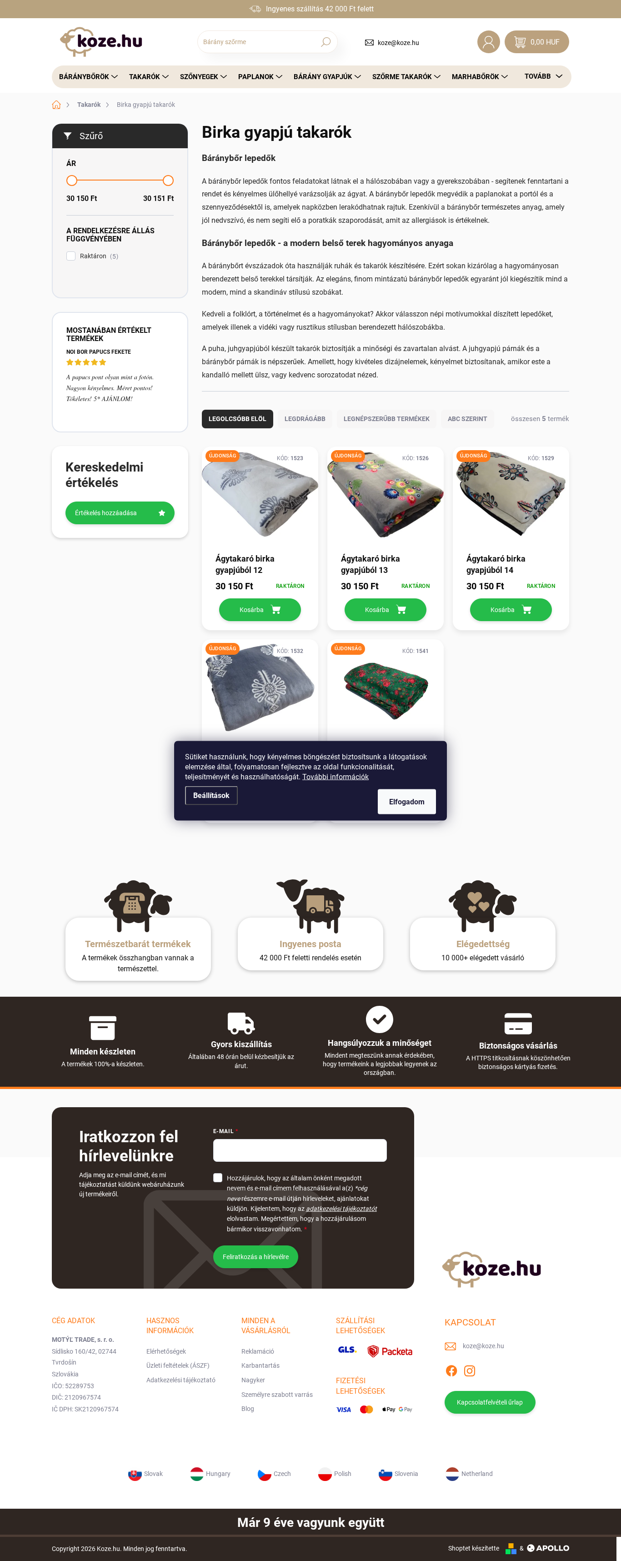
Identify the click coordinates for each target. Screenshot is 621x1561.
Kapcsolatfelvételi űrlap (490, 1402)
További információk (335, 776)
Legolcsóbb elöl (237, 418)
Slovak (153, 1473)
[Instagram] (469, 1369)
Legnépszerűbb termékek (387, 418)
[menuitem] (86, 76)
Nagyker (253, 1380)
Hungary (218, 1473)
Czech (282, 1473)
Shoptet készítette (473, 1548)
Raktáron (98, 256)
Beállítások (211, 795)
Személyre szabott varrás (277, 1394)
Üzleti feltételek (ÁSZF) (178, 1365)
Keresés (326, 41)
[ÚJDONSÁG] (260, 499)
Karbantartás (260, 1365)
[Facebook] (451, 1369)
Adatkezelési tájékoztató (180, 1380)
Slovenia (406, 1473)
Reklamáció (257, 1351)
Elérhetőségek (166, 1351)
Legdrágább (305, 418)
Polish (342, 1473)
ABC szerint (467, 418)
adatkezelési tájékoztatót (341, 1208)
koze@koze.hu (398, 42)
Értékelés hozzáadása (106, 513)
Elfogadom (407, 801)
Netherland (477, 1473)
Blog (247, 1408)
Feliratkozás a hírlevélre (256, 1256)
